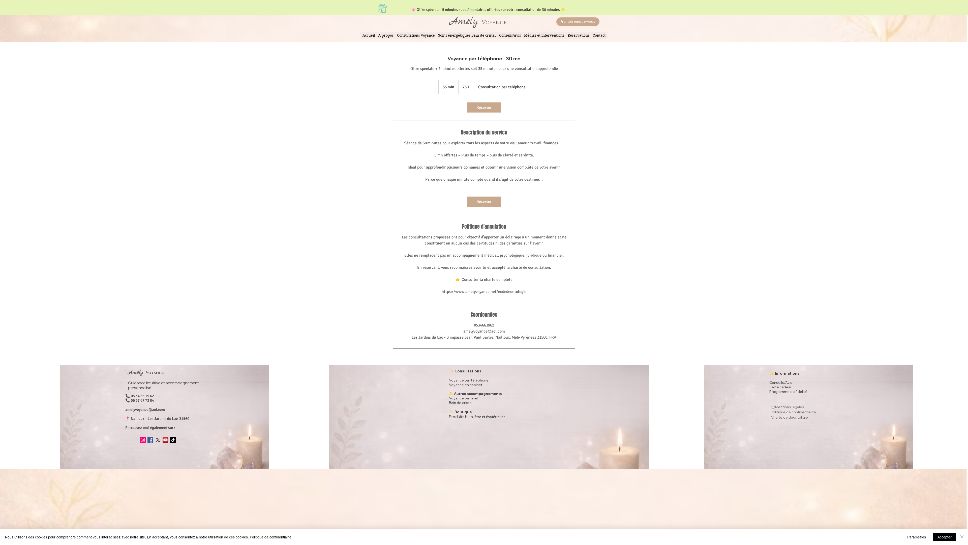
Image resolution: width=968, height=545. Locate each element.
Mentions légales (789, 407)
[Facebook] (150, 440)
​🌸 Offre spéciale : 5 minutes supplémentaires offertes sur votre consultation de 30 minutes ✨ (488, 9)
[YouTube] (165, 440)
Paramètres (916, 536)
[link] (484, 107)
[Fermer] (962, 537)
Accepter (944, 536)
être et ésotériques (477, 417)
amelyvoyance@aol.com (145, 409)
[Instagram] (143, 440)
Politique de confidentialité (270, 536)
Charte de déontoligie (789, 417)
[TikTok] (173, 440)
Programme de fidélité (788, 391)
